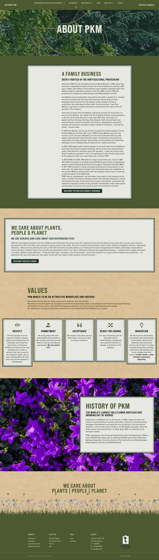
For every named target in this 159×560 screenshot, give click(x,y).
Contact (120, 3)
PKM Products (86, 3)
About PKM (107, 3)
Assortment (73, 3)
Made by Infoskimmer (125, 556)
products (31, 534)
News (99, 3)
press (72, 534)
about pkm (52, 534)
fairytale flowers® (146, 5)
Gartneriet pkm (10, 5)
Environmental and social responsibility (48, 3)
